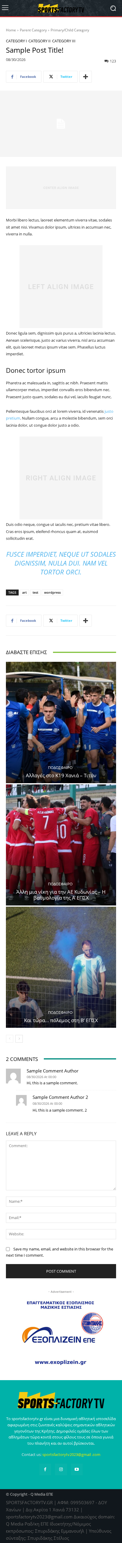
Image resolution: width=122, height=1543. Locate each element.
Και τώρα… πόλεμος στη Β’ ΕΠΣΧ (61, 1020)
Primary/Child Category (70, 30)
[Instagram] (61, 1469)
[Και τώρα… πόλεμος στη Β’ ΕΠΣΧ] (61, 967)
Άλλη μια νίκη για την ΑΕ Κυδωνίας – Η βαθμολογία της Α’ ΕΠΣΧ (61, 894)
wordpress (52, 592)
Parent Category (33, 30)
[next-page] (19, 1039)
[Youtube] (77, 1469)
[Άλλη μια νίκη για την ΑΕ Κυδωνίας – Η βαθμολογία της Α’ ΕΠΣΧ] (61, 844)
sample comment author (52, 1071)
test (35, 592)
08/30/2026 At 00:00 (41, 1076)
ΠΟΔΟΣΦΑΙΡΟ (60, 768)
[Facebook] (45, 1469)
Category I (16, 41)
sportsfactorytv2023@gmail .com (71, 1454)
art (24, 592)
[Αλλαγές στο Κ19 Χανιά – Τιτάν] (61, 722)
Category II (39, 41)
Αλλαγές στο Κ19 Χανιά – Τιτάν (61, 775)
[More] (85, 77)
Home (11, 30)
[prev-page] (9, 1039)
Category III (64, 41)
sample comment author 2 (60, 1097)
